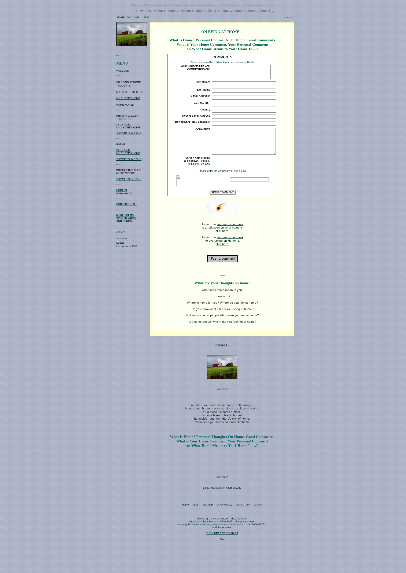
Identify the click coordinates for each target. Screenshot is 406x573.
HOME (121, 17)
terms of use (243, 504)
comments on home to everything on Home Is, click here (224, 241)
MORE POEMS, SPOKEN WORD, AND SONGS (126, 218)
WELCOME (122, 70)
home (185, 504)
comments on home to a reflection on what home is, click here (222, 227)
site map (208, 504)
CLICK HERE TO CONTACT (222, 533)
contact (120, 232)
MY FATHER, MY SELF (129, 92)
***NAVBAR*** (222, 345)
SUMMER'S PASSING (128, 133)
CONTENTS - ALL (126, 204)
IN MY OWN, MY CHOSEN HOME (128, 126)
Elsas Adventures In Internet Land (222, 487)
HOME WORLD (125, 104)
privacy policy (224, 504)
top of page (121, 238)
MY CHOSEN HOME (128, 98)
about (196, 504)
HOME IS (121, 190)
